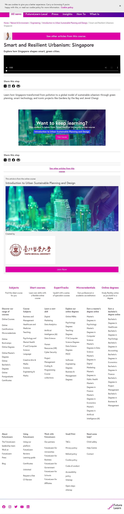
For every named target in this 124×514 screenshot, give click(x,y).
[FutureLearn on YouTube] (22, 507)
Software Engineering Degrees (70, 364)
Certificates (28, 463)
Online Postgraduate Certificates (7, 376)
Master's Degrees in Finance (91, 387)
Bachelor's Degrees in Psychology (113, 335)
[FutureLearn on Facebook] (4, 507)
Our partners (49, 442)
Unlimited (27, 469)
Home (6, 23)
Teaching (27, 332)
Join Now (62, 269)
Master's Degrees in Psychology (91, 320)
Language (27, 354)
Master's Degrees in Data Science (93, 348)
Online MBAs (71, 316)
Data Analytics (50, 324)
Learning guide (29, 457)
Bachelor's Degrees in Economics (112, 358)
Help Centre (92, 448)
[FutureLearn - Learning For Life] (115, 506)
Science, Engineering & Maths (29, 372)
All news (16, 14)
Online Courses (8, 319)
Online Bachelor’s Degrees (6, 365)
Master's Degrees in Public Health (92, 375)
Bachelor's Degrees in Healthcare (112, 323)
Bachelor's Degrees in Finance (112, 370)
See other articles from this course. (66, 36)
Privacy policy (71, 448)
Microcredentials (9, 333)
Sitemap (69, 480)
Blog (4, 463)
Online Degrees (8, 347)
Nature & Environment (20, 23)
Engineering (35, 23)
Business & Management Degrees (71, 375)
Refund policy (71, 454)
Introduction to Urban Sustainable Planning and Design (64, 23)
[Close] (120, 6)
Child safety (92, 442)
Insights (67, 14)
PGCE (68, 354)
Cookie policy (71, 460)
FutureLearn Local (36, 14)
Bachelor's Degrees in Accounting (113, 346)
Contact (90, 454)
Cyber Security (50, 352)
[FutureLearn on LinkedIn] (28, 507)
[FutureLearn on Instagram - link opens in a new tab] (10, 507)
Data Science (49, 338)
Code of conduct (73, 466)
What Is (94, 14)
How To (81, 14)
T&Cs (68, 442)
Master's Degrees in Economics (91, 399)
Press (55, 14)
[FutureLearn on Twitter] (16, 507)
